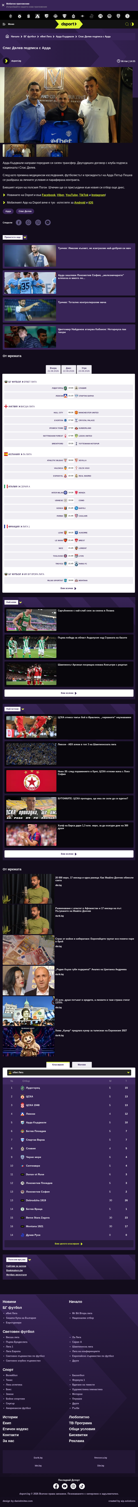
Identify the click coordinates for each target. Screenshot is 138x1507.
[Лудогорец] (10, 16)
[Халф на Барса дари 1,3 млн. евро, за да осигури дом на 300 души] (68, 835)
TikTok (83, 195)
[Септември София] (82, 16)
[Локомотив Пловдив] (100, 16)
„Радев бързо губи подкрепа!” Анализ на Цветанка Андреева (90, 969)
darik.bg (59, 916)
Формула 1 (78, 1380)
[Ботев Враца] (127, 16)
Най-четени (12, 709)
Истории (10, 1417)
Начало (15, 36)
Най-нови (11, 602)
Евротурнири (13, 1322)
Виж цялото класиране (67, 1243)
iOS (90, 202)
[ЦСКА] (19, 16)
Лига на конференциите (86, 1351)
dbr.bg (58, 885)
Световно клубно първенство (23, 1360)
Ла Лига (20, 454)
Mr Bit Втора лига (26, 574)
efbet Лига (46, 36)
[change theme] (132, 24)
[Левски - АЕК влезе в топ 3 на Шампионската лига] (68, 753)
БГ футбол (30, 36)
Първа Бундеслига (16, 1342)
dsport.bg (16, 61)
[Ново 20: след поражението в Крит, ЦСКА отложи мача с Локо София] (68, 780)
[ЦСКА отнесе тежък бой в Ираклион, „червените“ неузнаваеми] (68, 726)
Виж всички (67, 588)
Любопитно (79, 1417)
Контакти (11, 1435)
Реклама (76, 1441)
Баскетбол (78, 1375)
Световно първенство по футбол (25, 1356)
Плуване (77, 1398)
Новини (9, 1302)
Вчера (53, 369)
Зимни (9, 1394)
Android (79, 202)
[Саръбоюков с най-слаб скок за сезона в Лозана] (68, 620)
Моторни (77, 1394)
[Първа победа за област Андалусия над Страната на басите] (68, 647)
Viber (60, 195)
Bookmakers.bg (14, 1270)
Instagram (98, 195)
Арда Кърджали (65, 36)
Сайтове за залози (16, 1266)
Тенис (9, 1380)
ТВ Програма (80, 1423)
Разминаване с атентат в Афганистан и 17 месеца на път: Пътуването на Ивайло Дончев (88, 909)
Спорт (8, 1370)
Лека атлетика (14, 1384)
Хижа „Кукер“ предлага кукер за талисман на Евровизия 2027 (91, 1030)
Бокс (9, 1389)
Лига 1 (19, 526)
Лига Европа (13, 1351)
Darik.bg (38, 1458)
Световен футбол (18, 1332)
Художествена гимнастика (87, 1389)
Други (75, 1360)
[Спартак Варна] (64, 16)
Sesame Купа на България (21, 1318)
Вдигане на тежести (83, 1384)
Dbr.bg (100, 1465)
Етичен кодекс (15, 1429)
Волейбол (11, 1375)
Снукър (10, 1403)
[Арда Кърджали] (46, 16)
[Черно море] (118, 16)
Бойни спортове (15, 1398)
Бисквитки (78, 1435)
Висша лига (21, 406)
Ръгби (75, 1408)
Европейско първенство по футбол (93, 1356)
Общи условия (82, 1429)
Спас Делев (25, 211)
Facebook (49, 195)
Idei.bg (38, 1465)
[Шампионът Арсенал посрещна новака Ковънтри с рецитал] (68, 674)
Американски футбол (18, 1408)
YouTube (72, 195)
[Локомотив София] (109, 16)
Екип (7, 1423)
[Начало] (7, 36)
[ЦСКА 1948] (28, 16)
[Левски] (37, 16)
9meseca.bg (100, 1458)
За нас (8, 1441)
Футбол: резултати (16, 1275)
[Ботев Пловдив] (55, 16)
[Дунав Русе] (91, 16)
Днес (68, 369)
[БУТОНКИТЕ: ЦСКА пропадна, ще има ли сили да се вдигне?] (68, 808)
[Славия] (73, 16)
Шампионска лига (82, 1346)
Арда (8, 211)
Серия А (19, 486)
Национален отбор (83, 1318)
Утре (84, 369)
